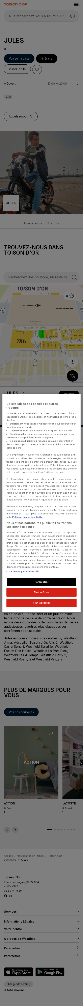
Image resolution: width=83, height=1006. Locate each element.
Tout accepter (41, 602)
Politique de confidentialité (27, 517)
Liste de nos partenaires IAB (22, 571)
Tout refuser (41, 592)
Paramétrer (42, 581)
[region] (41, 503)
